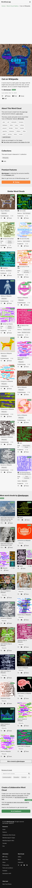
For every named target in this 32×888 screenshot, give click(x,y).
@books (4, 245)
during (9, 134)
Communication (7, 777)
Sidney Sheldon (10, 327)
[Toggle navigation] (29, 2)
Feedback (4, 870)
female (11, 128)
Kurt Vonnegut (26, 213)
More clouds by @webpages (16, 761)
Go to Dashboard (16, 811)
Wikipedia (5, 158)
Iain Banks (8, 270)
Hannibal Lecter (26, 332)
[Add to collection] (4, 218)
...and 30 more (6, 137)
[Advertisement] (16, 24)
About (3, 862)
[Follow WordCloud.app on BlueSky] (24, 865)
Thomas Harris (26, 329)
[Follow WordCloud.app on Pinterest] (27, 865)
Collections (20, 862)
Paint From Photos (6, 884)
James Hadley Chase (26, 446)
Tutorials (4, 843)
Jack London (26, 241)
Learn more (19, 114)
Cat (26, 112)
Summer (24, 777)
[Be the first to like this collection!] (1, 570)
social (20, 134)
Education (16, 777)
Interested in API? (6, 873)
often (24, 131)
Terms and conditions (7, 868)
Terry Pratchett (26, 477)
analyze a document (17, 795)
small (4, 134)
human (22, 128)
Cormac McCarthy (26, 271)
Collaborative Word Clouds (8, 835)
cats (4, 122)
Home (3, 6)
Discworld (24, 481)
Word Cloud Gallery (12, 6)
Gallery (19, 856)
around (4, 128)
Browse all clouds (7, 770)
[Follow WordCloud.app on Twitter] (21, 865)
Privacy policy (5, 865)
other (11, 125)
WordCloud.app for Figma (8, 837)
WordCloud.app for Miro (8, 840)
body (15, 134)
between (5, 125)
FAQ (3, 846)
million (22, 125)
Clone (22, 96)
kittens (18, 131)
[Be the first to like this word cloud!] (2, 96)
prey (16, 125)
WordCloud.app (6, 2)
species (5, 131)
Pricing (17, 182)
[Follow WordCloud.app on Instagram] (18, 865)
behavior (11, 131)
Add (5, 98)
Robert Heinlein (10, 242)
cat (8, 122)
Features (4, 832)
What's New (5, 859)
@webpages (7, 90)
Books (19, 859)
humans (21, 122)
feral (16, 128)
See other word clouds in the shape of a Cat (16, 142)
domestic (13, 122)
